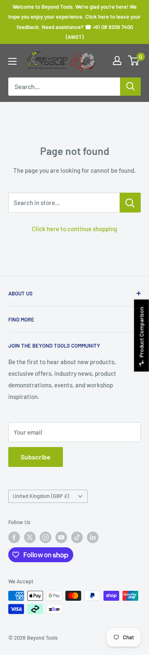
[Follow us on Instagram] (45, 537)
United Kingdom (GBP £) (41, 496)
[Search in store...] (130, 203)
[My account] (117, 60)
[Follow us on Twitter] (30, 537)
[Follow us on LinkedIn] (93, 537)
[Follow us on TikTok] (77, 537)
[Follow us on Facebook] (14, 537)
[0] (134, 60)
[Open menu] (12, 61)
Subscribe (35, 457)
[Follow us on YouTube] (61, 537)
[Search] (130, 86)
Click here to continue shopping (74, 228)
